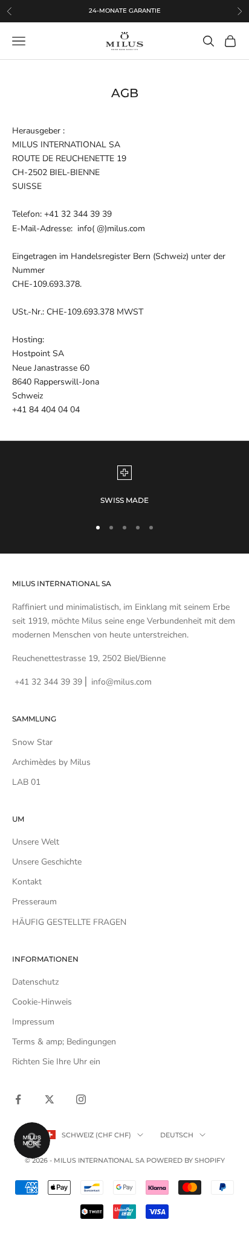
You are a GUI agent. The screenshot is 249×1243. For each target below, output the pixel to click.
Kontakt (27, 881)
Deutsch (176, 1135)
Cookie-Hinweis (42, 1002)
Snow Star (32, 742)
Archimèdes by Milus (51, 762)
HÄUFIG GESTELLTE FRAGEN (69, 922)
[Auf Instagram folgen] (81, 1099)
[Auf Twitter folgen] (50, 1099)
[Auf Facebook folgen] (18, 1099)
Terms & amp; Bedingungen (64, 1041)
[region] (124, 485)
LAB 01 (26, 782)
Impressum (33, 1021)
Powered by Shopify (185, 1160)
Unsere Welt (35, 842)
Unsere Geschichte (47, 862)
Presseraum (34, 901)
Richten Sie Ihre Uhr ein (56, 1061)
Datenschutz (35, 982)
